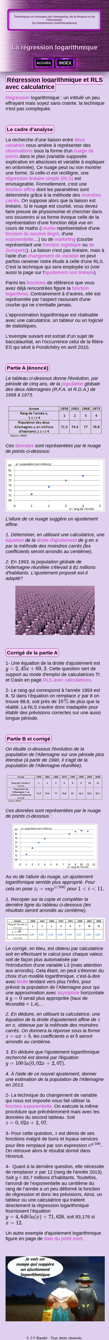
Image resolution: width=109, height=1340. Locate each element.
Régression (18, 97)
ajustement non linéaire (69, 272)
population (72, 383)
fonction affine (20, 189)
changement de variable (53, 256)
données (24, 445)
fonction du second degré (32, 233)
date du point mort (63, 1238)
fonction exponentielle (29, 1106)
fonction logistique (62, 244)
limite (22, 981)
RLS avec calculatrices (67, 680)
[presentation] (86, 541)
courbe (48, 228)
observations (19, 150)
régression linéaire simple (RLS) (39, 178)
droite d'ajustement (57, 540)
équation (15, 540)
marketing (64, 239)
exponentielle (20, 239)
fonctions (36, 282)
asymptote (68, 992)
